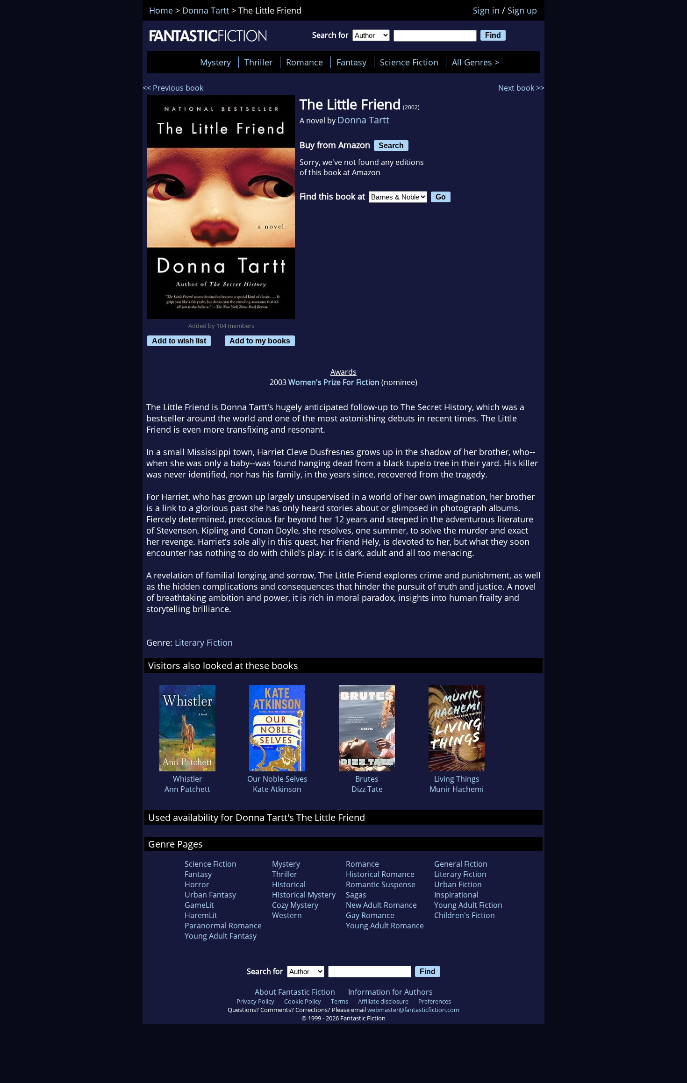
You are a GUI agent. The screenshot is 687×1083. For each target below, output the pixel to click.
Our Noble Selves (277, 779)
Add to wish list (179, 340)
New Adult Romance (381, 905)
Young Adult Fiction (468, 905)
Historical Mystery (304, 895)
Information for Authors (390, 992)
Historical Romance (380, 874)
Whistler (187, 779)
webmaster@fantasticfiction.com (413, 1009)
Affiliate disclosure (383, 1001)
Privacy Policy (255, 1001)
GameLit (199, 905)
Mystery (215, 62)
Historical (289, 884)
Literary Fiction (204, 642)
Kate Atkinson (277, 789)
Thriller (258, 62)
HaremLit (201, 915)
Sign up (522, 10)
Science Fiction (409, 62)
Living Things (456, 779)
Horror (197, 884)
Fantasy (351, 62)
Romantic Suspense (380, 884)
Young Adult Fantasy (221, 936)
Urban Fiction (458, 884)
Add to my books (259, 340)
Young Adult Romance (385, 925)
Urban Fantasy (210, 895)
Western (287, 915)
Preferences (434, 1001)
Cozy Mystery (295, 905)
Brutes (367, 779)
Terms (339, 1001)
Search (391, 145)
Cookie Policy (302, 1001)
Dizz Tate (367, 789)
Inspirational (456, 895)
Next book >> (521, 88)
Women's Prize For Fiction (333, 382)
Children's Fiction (464, 915)
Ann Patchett (187, 789)
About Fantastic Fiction (295, 992)
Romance (304, 62)
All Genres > (478, 62)
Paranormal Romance (223, 925)
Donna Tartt (363, 120)
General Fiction (460, 864)
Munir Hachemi (456, 789)
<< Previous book (173, 88)
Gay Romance (370, 915)
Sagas (356, 895)
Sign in (486, 10)
